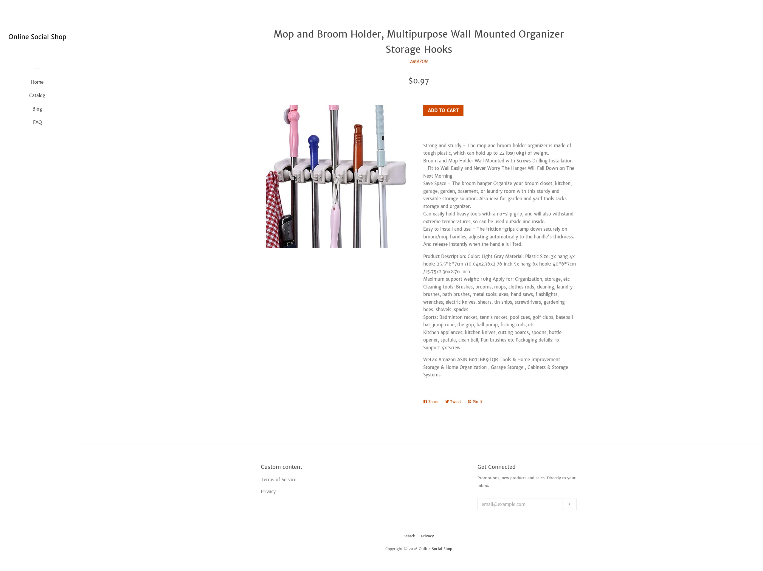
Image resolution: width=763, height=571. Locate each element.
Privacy (427, 536)
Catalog (37, 95)
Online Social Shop (435, 549)
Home (37, 82)
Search (409, 536)
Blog (37, 109)
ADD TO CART (443, 110)
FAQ (37, 122)
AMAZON (419, 61)
